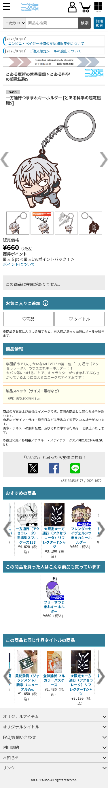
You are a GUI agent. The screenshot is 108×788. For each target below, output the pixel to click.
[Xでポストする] (33, 472)
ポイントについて (19, 264)
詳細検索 (99, 23)
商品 (30, 319)
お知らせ (11, 757)
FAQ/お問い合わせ (19, 737)
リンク (9, 767)
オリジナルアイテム (21, 716)
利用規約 (11, 747)
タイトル (82, 319)
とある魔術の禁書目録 (26, 74)
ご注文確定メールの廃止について (55, 51)
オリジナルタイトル (21, 727)
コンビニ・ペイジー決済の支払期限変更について (46, 43)
